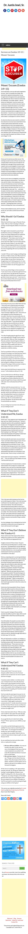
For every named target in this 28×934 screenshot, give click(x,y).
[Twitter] (8, 11)
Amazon (7, 872)
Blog (15, 918)
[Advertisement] (14, 28)
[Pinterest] (12, 11)
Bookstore (8, 920)
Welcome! (9, 918)
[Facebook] (5, 11)
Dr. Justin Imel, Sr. (14, 5)
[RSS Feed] (23, 11)
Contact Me (14, 922)
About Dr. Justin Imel (17, 920)
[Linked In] (16, 11)
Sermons (19, 918)
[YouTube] (19, 11)
